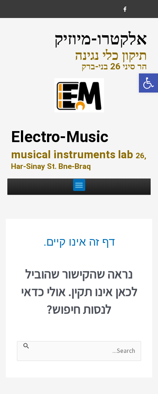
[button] (79, 185)
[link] (148, 83)
